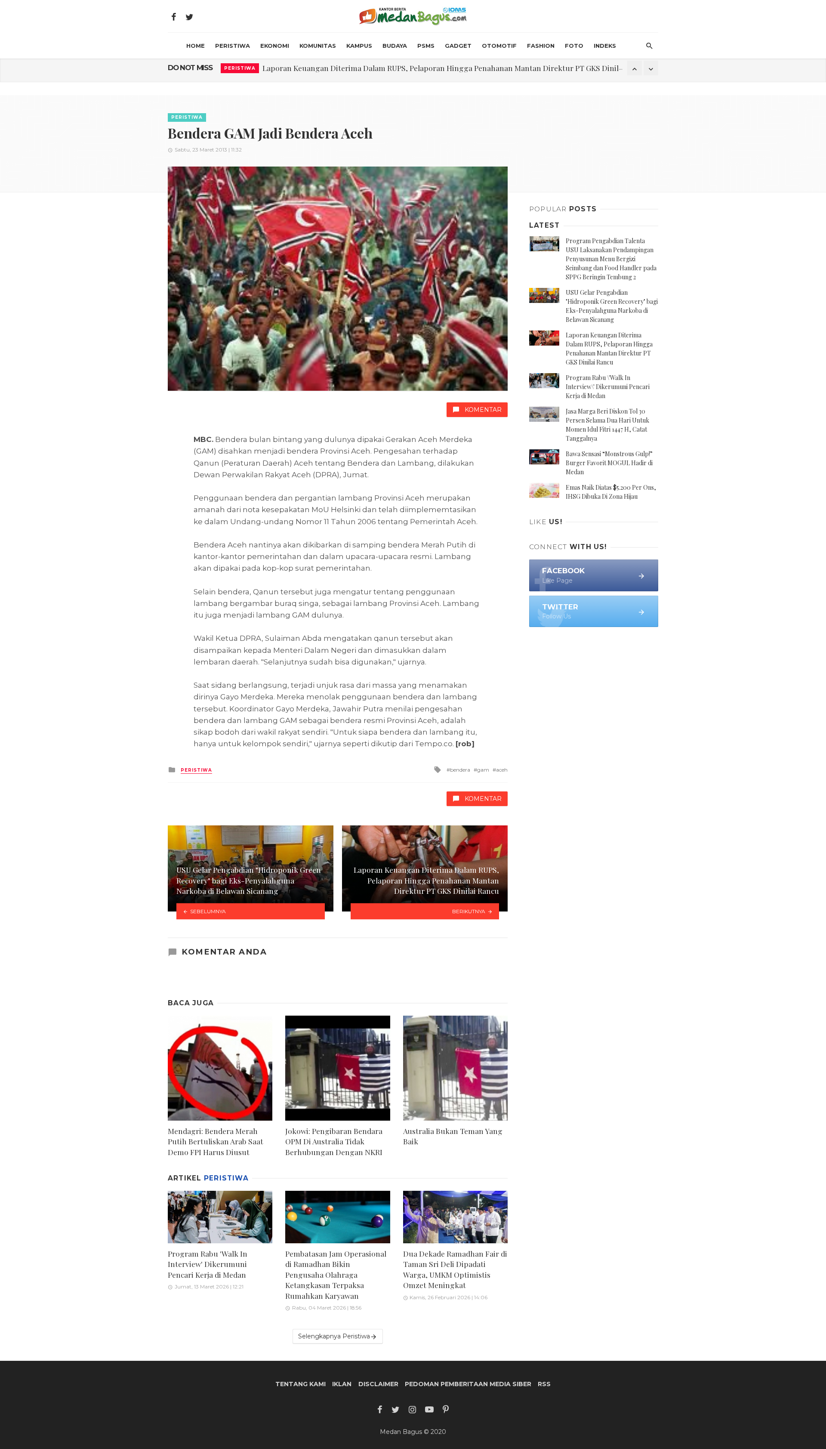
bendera (460, 769)
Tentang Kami (300, 1384)
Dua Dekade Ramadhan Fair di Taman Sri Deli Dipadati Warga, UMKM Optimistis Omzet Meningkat (455, 1269)
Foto (574, 45)
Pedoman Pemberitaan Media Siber (468, 1384)
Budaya (394, 45)
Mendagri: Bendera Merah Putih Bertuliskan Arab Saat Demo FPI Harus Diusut (215, 1141)
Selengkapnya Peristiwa (334, 1336)
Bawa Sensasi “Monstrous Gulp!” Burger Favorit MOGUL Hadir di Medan (609, 463)
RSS (544, 1384)
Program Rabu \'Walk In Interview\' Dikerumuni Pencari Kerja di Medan (608, 387)
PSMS (426, 45)
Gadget (458, 45)
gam (483, 769)
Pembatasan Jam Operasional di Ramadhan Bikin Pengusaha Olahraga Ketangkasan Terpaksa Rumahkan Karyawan (335, 1274)
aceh (502, 769)
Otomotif (499, 45)
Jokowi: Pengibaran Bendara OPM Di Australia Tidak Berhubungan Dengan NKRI (333, 1141)
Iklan (341, 1384)
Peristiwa (232, 45)
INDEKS (605, 45)
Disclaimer (378, 1384)
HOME (195, 45)
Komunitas (317, 45)
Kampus (359, 45)
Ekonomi (274, 45)
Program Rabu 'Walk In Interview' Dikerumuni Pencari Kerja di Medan (382, 68)
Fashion (541, 45)
